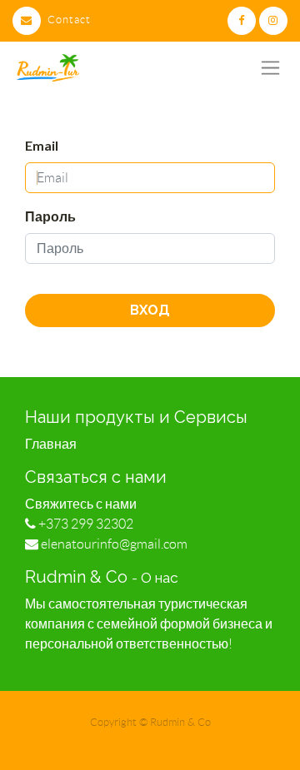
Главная (51, 444)
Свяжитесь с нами (81, 504)
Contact (69, 19)
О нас (159, 577)
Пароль (50, 216)
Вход (150, 310)
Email (41, 145)
